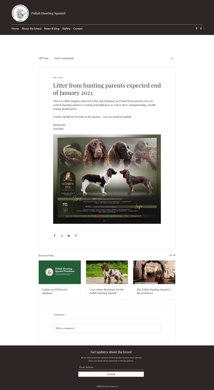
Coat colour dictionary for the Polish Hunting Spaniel (107, 291)
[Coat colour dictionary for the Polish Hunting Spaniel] (107, 272)
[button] (171, 58)
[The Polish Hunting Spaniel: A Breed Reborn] (154, 272)
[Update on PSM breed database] (60, 272)
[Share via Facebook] (54, 235)
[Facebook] (196, 28)
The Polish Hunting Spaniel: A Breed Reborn (154, 291)
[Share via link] (76, 235)
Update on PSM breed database (54, 291)
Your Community (64, 58)
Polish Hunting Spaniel (48, 13)
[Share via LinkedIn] (68, 235)
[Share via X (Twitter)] (61, 235)
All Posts (43, 58)
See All (172, 255)
